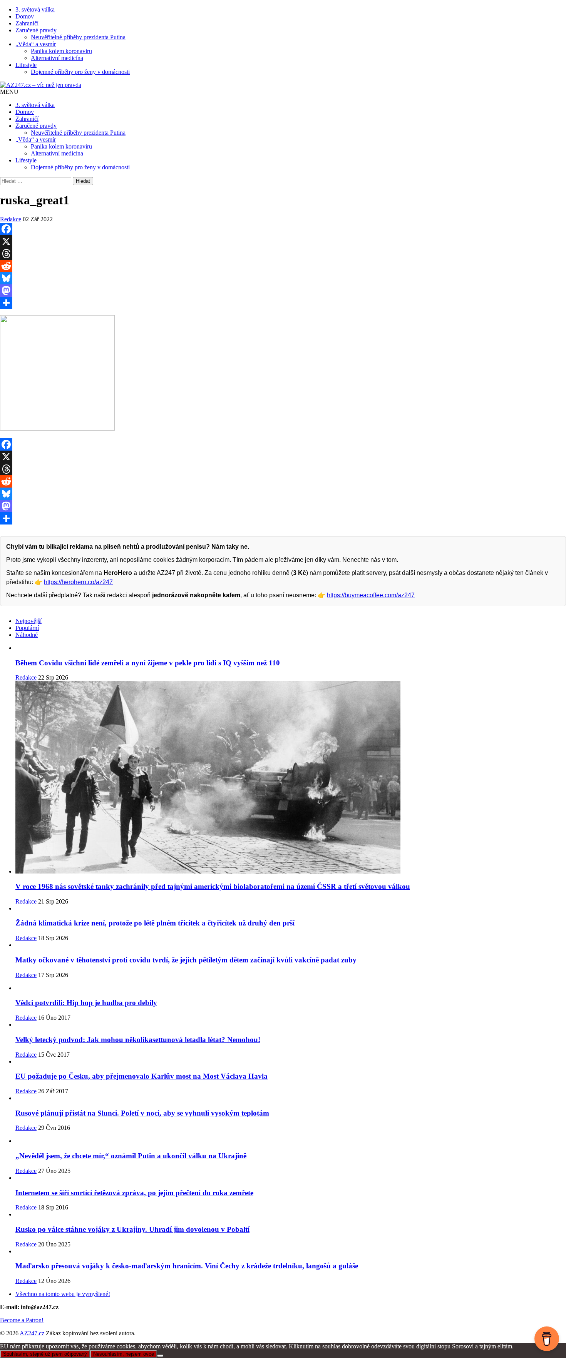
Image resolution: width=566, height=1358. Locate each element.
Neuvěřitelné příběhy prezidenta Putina (78, 37)
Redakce (10, 219)
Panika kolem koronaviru (61, 51)
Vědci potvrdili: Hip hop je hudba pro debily (86, 1003)
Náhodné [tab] (26, 634)
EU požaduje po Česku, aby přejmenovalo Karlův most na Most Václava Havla (141, 1076)
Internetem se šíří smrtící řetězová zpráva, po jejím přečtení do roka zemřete (134, 1193)
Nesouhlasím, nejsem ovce (123, 1354)
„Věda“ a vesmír (35, 44)
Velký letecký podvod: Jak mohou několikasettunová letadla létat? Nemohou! (137, 1040)
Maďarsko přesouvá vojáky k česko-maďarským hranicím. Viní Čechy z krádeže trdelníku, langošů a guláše (186, 1266)
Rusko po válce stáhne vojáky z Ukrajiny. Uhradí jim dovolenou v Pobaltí (132, 1229)
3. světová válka (35, 9)
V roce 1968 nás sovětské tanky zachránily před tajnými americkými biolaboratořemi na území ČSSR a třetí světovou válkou (212, 886)
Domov (24, 16)
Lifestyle (26, 65)
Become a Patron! (22, 1320)
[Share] (283, 303)
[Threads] (283, 253)
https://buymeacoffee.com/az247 (371, 595)
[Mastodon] (283, 290)
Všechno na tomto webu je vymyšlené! (62, 1294)
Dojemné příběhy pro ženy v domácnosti (80, 71)
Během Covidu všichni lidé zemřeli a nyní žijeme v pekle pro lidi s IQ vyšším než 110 (147, 663)
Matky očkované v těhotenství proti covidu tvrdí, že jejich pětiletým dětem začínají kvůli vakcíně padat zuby (186, 960)
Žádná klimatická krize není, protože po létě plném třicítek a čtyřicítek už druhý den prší (155, 923)
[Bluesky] (283, 278)
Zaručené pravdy (36, 30)
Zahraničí (27, 23)
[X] (283, 241)
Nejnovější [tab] (28, 621)
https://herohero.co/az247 (78, 582)
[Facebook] (283, 229)
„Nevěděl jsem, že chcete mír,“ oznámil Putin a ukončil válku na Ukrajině (130, 1156)
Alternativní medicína (57, 58)
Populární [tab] (27, 628)
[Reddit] (283, 266)
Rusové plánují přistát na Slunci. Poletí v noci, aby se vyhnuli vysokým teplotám (142, 1113)
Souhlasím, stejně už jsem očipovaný (45, 1354)
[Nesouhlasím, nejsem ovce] (160, 1356)
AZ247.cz (32, 1333)
